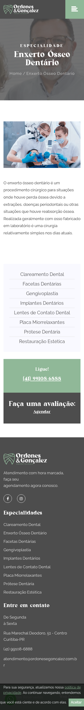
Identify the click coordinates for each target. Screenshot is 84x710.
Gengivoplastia (42, 293)
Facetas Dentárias (42, 284)
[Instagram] (21, 498)
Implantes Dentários (42, 303)
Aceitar (76, 702)
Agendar (42, 411)
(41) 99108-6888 (42, 379)
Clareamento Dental (42, 274)
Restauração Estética (42, 341)
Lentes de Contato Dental (42, 312)
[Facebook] (8, 498)
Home (16, 73)
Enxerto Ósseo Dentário (25, 533)
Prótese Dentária (42, 332)
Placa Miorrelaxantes (42, 322)
